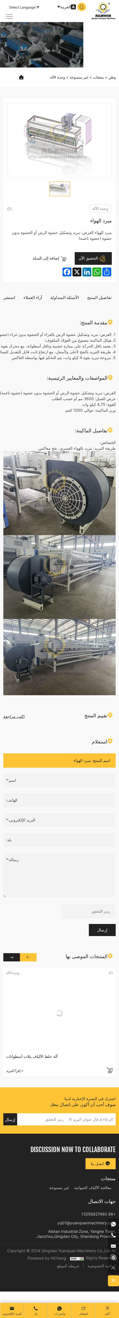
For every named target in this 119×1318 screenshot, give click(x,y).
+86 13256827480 (98, 1214)
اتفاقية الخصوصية (101, 1265)
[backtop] (113, 1268)
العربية (65, 6)
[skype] (113, 1257)
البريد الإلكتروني (12, 1313)
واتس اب (59, 1313)
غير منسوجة (79, 77)
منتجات (98, 77)
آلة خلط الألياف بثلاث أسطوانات (32, 1056)
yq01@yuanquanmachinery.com (86, 1222)
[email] (113, 1246)
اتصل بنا (98, 1163)
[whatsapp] (113, 1224)
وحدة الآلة (57, 77)
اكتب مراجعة (14, 716)
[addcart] (109, 1070)
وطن (112, 77)
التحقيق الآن (89, 258)
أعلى (107, 1313)
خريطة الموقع (68, 1265)
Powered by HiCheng (47, 1258)
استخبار (83, 1313)
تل (35, 1313)
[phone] (113, 1235)
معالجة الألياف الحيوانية (93, 1187)
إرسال (102, 929)
